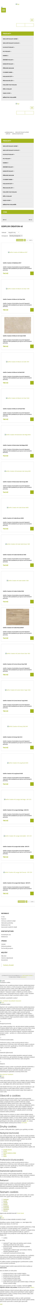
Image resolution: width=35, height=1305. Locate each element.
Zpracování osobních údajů (9, 927)
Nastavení (18, 1001)
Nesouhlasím (11, 1001)
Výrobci (3, 944)
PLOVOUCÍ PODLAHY (8, 47)
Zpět (1, 1216)
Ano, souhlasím (4, 1001)
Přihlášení (20, 25)
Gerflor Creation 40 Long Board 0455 (13, 773)
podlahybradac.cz (9, 132)
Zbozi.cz (5, 1211)
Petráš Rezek (20, 1213)
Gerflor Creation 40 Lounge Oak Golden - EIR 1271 (16, 846)
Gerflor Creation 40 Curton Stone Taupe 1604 (15, 700)
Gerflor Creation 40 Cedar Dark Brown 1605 (14, 554)
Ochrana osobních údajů (8, 921)
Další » (31, 240)
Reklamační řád (5, 925)
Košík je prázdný (28, 30)
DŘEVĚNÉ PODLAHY (8, 59)
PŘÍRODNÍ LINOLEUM (8, 68)
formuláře (24, 1122)
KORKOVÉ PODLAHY (8, 64)
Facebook (5, 1199)
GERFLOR (8, 134)
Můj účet (3, 956)
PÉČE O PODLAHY (7, 89)
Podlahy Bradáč (8, 965)
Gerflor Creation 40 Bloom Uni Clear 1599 (14, 299)
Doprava (3, 919)
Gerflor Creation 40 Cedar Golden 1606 (13, 591)
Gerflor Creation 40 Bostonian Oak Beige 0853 (15, 445)
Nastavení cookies (28, 975)
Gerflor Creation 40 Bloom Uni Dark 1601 (13, 372)
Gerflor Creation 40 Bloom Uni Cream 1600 (14, 335)
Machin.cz (23, 977)
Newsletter (4, 960)
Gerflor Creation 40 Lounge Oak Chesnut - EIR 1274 (16, 883)
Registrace (29, 25)
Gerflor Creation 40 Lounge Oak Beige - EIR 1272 (16, 810)
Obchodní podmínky (7, 923)
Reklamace (4, 936)
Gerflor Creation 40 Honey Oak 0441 (12, 737)
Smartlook (6, 1206)
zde (27, 1121)
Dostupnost (5, 236)
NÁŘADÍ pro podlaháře (9, 97)
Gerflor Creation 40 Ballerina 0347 (12, 263)
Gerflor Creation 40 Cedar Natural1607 (13, 627)
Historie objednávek (7, 958)
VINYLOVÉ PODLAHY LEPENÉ (10, 39)
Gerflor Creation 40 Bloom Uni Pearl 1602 (14, 408)
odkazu (32, 1287)
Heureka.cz (6, 1209)
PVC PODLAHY (6, 51)
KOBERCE (5, 55)
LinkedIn (5, 1202)
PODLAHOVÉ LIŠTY (8, 76)
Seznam (5, 1204)
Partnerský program (7, 948)
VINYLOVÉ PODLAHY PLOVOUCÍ (11, 43)
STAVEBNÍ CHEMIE (7, 72)
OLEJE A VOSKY (6, 93)
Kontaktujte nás (6, 934)
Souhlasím (10, 1074)
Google (5, 1201)
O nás (3, 916)
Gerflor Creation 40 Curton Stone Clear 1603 (15, 664)
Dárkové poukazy (6, 946)
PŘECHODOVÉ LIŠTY (8, 80)
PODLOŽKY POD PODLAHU (10, 85)
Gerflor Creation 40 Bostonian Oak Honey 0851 (15, 481)
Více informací (3, 1074)
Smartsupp (6, 1207)
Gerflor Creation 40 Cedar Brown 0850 (13, 518)
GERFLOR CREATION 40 (17, 134)
